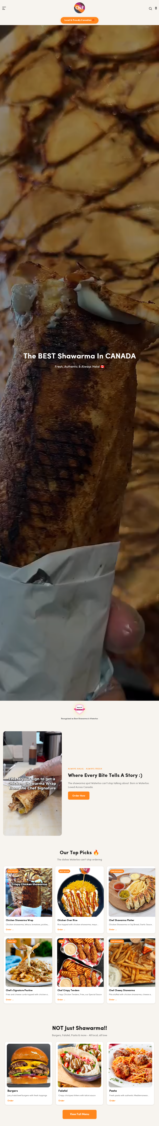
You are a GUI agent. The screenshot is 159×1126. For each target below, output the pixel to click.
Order (10, 1100)
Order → (10, 929)
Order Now (78, 795)
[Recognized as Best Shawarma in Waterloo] (79, 709)
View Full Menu (79, 1114)
